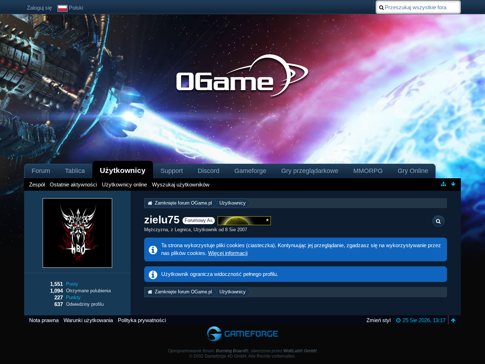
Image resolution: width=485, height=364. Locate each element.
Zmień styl (378, 320)
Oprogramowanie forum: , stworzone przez (242, 350)
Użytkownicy (123, 170)
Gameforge (250, 170)
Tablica (75, 170)
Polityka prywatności (142, 320)
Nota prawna (44, 320)
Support (171, 170)
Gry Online (413, 170)
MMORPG (368, 170)
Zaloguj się (39, 8)
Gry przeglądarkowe (309, 170)
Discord (208, 170)
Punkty (73, 297)
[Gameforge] (242, 328)
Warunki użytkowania (88, 320)
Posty (72, 284)
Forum (41, 170)
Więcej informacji (227, 253)
